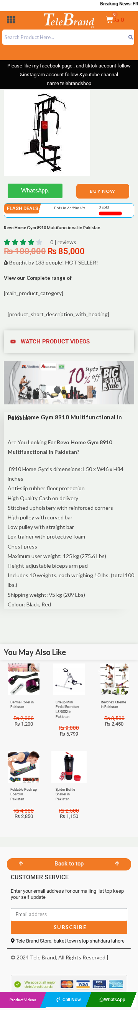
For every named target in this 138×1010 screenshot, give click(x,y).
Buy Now (102, 191)
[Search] (130, 37)
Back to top (69, 863)
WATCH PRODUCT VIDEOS (55, 341)
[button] (11, 21)
